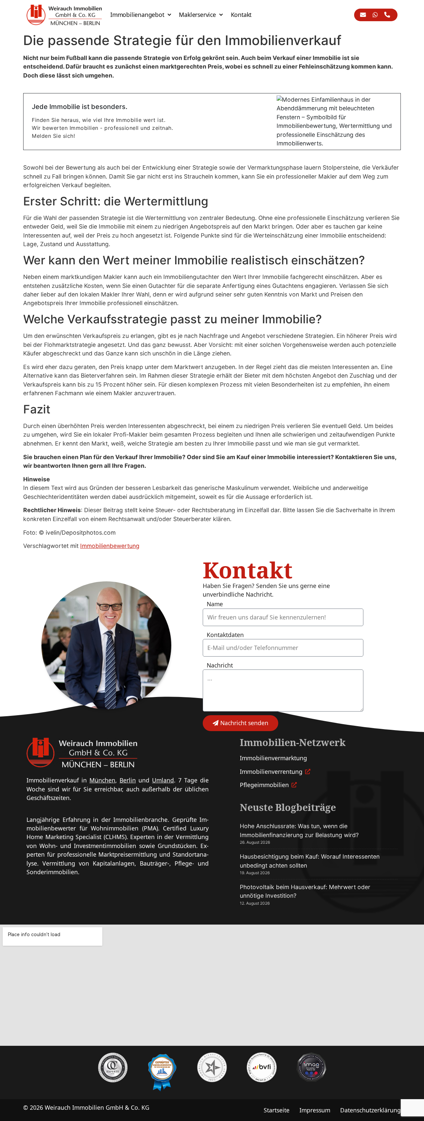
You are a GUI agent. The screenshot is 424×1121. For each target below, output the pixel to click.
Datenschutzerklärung (370, 1110)
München (102, 780)
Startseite (277, 1110)
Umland (163, 780)
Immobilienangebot (137, 15)
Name (215, 604)
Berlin (128, 780)
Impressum (314, 1110)
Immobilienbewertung (109, 545)
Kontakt (241, 15)
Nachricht (220, 665)
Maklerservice (197, 15)
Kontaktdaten (225, 635)
